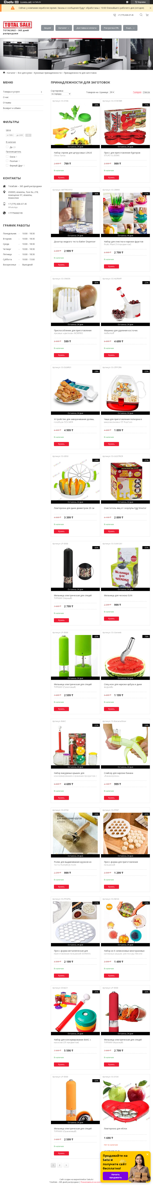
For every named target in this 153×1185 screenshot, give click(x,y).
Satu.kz (90, 1179)
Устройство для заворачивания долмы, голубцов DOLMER (74, 421)
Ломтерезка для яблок (115, 1128)
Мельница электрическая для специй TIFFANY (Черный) (73, 597)
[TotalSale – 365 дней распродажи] (17, 25)
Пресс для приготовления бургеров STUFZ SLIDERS (122, 154)
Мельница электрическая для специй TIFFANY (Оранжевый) (73, 1130)
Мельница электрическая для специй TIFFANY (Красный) (123, 1041)
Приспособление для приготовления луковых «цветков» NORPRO (72, 332)
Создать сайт (26, 2)
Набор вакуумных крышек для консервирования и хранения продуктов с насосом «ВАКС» (75, 776)
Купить (61, 177)
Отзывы (7, 102)
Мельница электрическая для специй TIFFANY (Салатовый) (73, 686)
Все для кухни (25, 72)
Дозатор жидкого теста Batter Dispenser (74, 241)
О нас (6, 97)
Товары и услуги (11, 91)
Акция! (47, 27)
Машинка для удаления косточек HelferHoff (121, 332)
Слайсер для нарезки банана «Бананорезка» (118, 774)
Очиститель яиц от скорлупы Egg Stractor (125, 508)
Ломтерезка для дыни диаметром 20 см (74, 508)
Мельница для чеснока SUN (118, 595)
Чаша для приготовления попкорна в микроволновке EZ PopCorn (123, 421)
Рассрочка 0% (111, 27)
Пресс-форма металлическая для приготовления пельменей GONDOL (72, 952)
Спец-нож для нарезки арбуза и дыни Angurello (123, 686)
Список (146, 92)
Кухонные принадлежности (48, 72)
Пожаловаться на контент (92, 1182)
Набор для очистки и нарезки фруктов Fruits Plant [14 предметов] (123, 243)
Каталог (62, 27)
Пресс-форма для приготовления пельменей (121, 863)
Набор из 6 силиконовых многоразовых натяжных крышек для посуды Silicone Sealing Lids (124, 953)
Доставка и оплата (86, 27)
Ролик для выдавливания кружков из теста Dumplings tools (72, 863)
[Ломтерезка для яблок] (125, 1101)
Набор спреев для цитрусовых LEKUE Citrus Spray (73, 154)
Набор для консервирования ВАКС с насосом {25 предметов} (72, 1041)
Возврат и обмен (12, 108)
